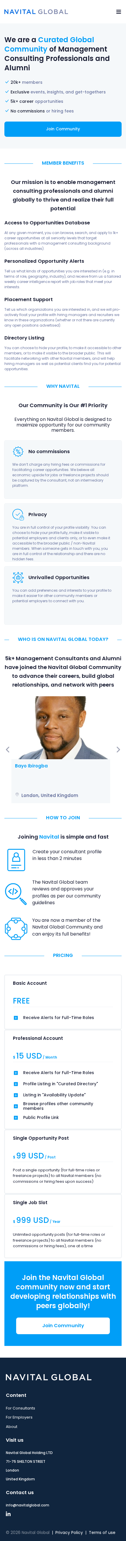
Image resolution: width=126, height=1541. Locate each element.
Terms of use (102, 1532)
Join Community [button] (63, 129)
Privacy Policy (69, 1532)
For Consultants (20, 1408)
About (11, 1426)
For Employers (19, 1417)
